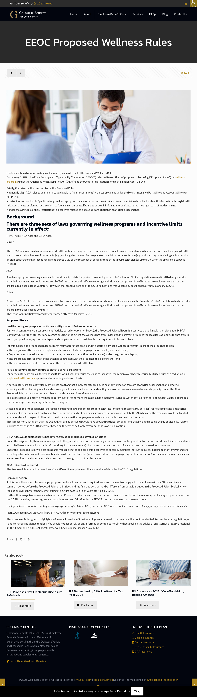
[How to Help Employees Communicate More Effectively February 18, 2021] (2, 685)
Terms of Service (103, 679)
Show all (185, 72)
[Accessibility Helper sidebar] (193, 3)
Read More (123, 691)
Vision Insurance (144, 637)
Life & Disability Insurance (149, 647)
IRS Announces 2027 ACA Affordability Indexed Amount (158, 593)
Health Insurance (144, 633)
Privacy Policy (83, 679)
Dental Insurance (144, 642)
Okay (137, 691)
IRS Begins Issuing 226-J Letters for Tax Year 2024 (96, 593)
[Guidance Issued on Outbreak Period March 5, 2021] (194, 685)
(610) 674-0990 (43, 3)
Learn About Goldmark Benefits (28, 661)
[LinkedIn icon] (186, 3)
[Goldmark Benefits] (31, 14)
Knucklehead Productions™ (163, 679)
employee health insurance (21, 378)
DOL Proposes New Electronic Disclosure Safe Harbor (34, 594)
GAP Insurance (143, 651)
